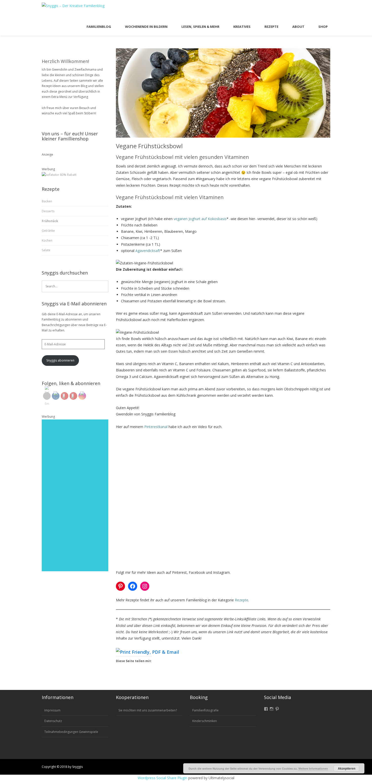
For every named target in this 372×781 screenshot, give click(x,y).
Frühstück (50, 221)
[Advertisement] (75, 495)
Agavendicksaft (147, 250)
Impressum (52, 710)
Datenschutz (53, 721)
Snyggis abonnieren (60, 360)
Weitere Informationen (313, 768)
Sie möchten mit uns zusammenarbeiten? (147, 710)
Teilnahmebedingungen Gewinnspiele (71, 732)
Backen (47, 201)
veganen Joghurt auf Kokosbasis (200, 218)
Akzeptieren (346, 768)
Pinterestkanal (156, 426)
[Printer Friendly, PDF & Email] (147, 651)
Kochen (47, 240)
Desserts (48, 211)
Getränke (48, 230)
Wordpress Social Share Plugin (163, 777)
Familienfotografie (205, 710)
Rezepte (241, 600)
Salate (46, 250)
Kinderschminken (204, 721)
